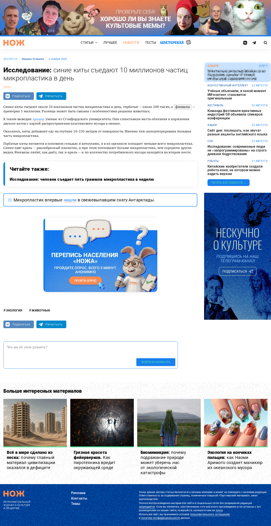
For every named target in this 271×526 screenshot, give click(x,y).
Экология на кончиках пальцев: (235, 460)
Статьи (87, 43)
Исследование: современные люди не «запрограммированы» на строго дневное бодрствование (237, 150)
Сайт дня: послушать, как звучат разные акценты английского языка (237, 132)
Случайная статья (188, 42)
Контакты (79, 498)
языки (212, 125)
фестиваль (215, 105)
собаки (212, 65)
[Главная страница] (14, 43)
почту (219, 510)
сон (210, 141)
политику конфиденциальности (160, 517)
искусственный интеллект (227, 85)
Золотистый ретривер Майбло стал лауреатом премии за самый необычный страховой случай (236, 75)
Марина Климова (33, 59)
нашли (70, 199)
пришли (39, 119)
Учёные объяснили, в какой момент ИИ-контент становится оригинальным (236, 94)
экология (10, 59)
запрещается (147, 506)
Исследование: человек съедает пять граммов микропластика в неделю (82, 179)
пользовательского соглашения (210, 514)
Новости (131, 43)
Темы (75, 504)
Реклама (78, 493)
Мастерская (171, 42)
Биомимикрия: (163, 462)
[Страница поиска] (266, 42)
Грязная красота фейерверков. (95, 460)
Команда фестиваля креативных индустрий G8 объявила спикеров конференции (235, 114)
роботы (212, 161)
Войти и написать (155, 362)
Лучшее (110, 43)
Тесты (150, 43)
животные (41, 310)
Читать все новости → (228, 182)
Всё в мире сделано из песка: (31, 460)
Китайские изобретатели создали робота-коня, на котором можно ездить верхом (235, 170)
